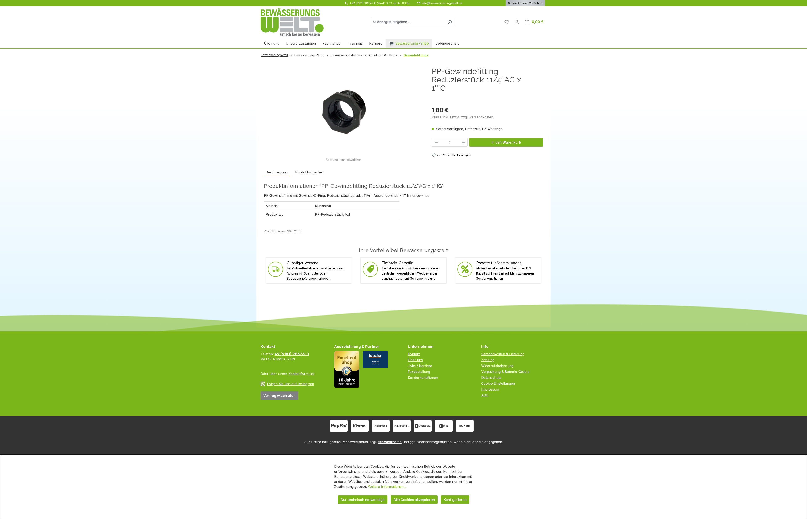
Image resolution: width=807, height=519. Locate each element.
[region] (343, 114)
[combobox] (408, 22)
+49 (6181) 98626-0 (362, 3)
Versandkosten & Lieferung (502, 354)
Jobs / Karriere (420, 366)
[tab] (276, 172)
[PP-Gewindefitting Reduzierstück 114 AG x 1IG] (343, 112)
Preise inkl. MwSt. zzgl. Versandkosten (462, 117)
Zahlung (487, 360)
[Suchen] (450, 22)
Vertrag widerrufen (279, 396)
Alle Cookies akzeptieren (414, 500)
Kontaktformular (301, 374)
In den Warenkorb (506, 142)
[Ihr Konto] (517, 22)
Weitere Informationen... (387, 487)
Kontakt (414, 354)
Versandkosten (390, 442)
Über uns (415, 360)
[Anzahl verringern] (436, 142)
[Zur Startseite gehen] (292, 22)
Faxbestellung (419, 372)
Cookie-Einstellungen (498, 383)
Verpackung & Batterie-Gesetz (505, 372)
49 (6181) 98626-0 (292, 354)
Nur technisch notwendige (363, 500)
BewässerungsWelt (274, 55)
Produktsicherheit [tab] (309, 172)
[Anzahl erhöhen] (463, 142)
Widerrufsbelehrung (497, 366)
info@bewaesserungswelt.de (442, 3)
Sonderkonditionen (423, 377)
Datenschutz (491, 377)
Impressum (490, 389)
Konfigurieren (455, 500)
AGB (484, 395)
